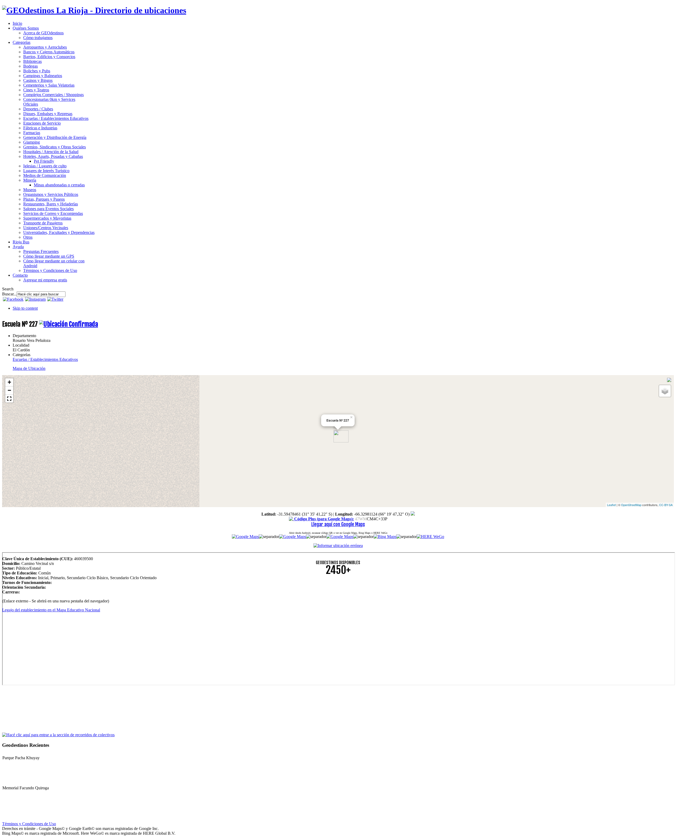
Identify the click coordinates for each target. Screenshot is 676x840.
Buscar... (9, 294)
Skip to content (25, 308)
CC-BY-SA (666, 505)
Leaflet (611, 505)
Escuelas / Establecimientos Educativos (45, 359)
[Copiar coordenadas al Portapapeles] (413, 514)
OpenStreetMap (631, 505)
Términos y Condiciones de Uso (29, 824)
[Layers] (665, 391)
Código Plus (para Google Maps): (323, 519)
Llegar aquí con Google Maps (338, 524)
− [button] (9, 390)
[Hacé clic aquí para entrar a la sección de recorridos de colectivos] (58, 734)
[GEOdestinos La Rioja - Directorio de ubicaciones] (94, 10)
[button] (9, 399)
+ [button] (9, 382)
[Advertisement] (160, 617)
